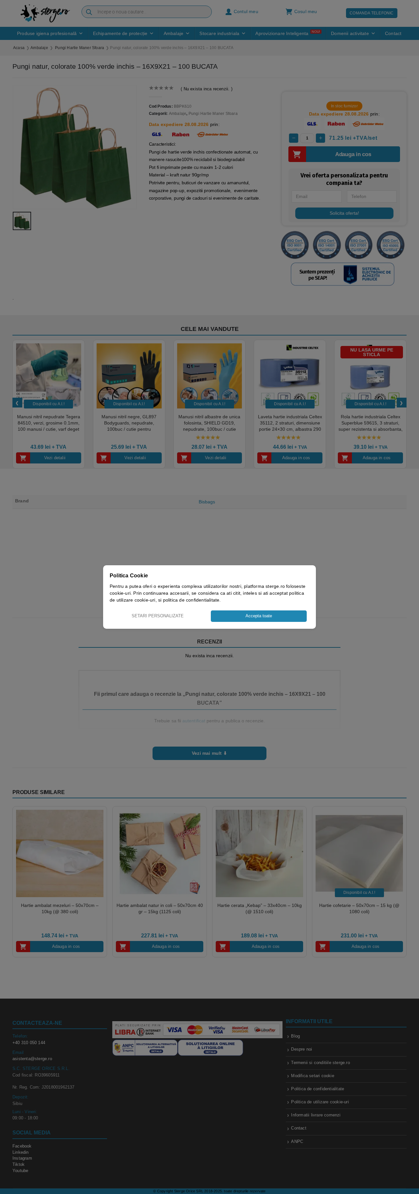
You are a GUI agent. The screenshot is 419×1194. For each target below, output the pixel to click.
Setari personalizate (158, 615)
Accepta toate (259, 615)
